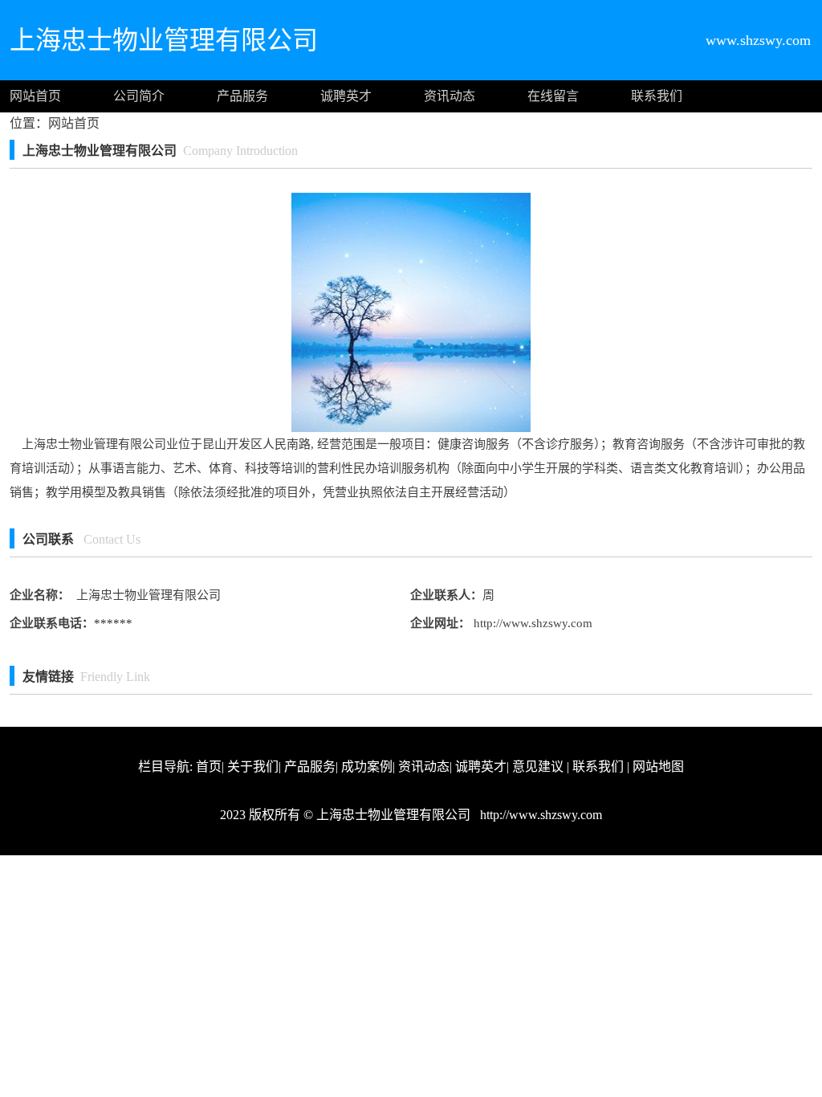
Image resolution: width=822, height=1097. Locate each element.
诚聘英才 (346, 96)
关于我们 (253, 766)
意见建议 (538, 766)
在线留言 (553, 96)
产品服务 (242, 96)
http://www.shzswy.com (531, 623)
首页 (209, 766)
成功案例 (367, 766)
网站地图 (658, 766)
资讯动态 (449, 96)
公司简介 (139, 96)
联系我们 (656, 96)
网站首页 (35, 96)
